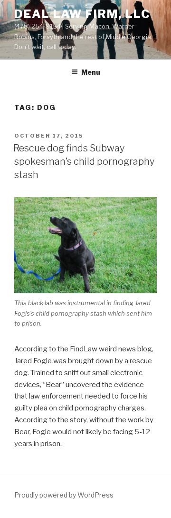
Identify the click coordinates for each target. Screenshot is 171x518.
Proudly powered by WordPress (64, 495)
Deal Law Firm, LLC (82, 14)
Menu (90, 72)
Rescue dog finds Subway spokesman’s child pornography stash (83, 161)
